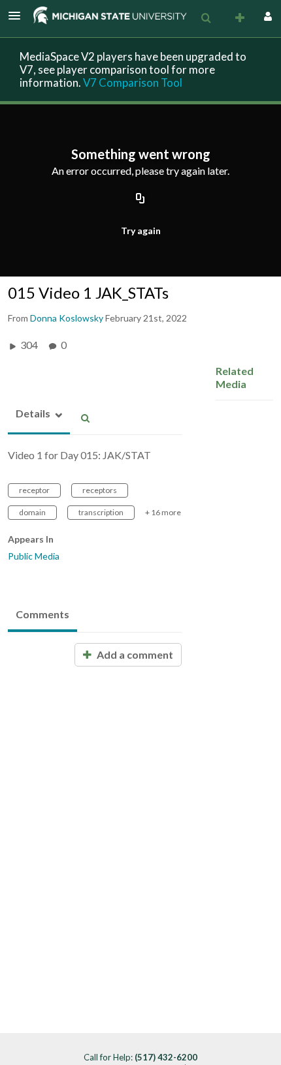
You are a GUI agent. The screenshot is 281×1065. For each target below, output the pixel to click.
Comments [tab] (42, 614)
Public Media (33, 556)
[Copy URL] (140, 198)
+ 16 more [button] (163, 512)
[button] (18, 16)
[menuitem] (206, 18)
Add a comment (134, 654)
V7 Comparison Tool (132, 82)
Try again (141, 230)
